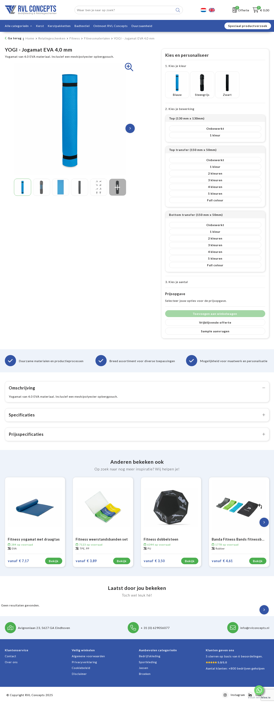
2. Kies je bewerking (179, 109)
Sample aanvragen (215, 331)
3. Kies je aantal (176, 282)
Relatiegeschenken (51, 38)
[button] (259, 690)
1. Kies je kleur (175, 66)
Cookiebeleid (81, 668)
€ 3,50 (154, 561)
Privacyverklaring (84, 662)
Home (29, 38)
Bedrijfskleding (149, 656)
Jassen (143, 668)
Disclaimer (79, 673)
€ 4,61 (222, 561)
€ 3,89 (86, 561)
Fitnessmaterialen (97, 38)
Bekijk (54, 561)
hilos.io (265, 697)
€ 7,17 (18, 561)
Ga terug (14, 38)
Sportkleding (148, 662)
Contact (10, 656)
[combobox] (124, 10)
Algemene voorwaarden (88, 656)
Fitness (74, 38)
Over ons (11, 662)
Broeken (145, 673)
